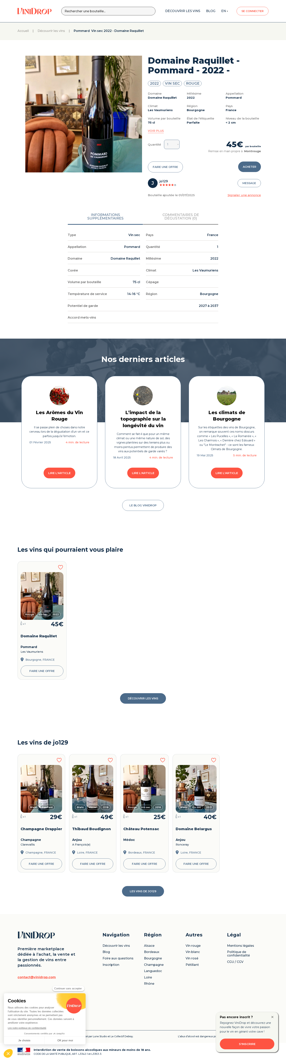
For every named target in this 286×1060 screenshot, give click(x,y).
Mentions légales (240, 946)
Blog (106, 952)
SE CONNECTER (252, 11)
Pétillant (192, 965)
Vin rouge (193, 946)
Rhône (149, 983)
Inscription (111, 965)
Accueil (23, 31)
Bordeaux (151, 952)
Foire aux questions (118, 958)
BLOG (210, 11)
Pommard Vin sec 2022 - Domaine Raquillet (109, 31)
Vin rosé (192, 958)
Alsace (149, 946)
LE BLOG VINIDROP (143, 505)
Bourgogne (153, 958)
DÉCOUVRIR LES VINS (143, 698)
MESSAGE (249, 183)
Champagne (154, 965)
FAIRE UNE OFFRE (165, 167)
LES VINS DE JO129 (143, 891)
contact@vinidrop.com (37, 977)
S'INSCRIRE (247, 1044)
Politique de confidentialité (238, 953)
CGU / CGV (235, 962)
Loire (148, 977)
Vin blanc (193, 952)
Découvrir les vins (51, 31)
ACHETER (249, 167)
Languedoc (153, 971)
